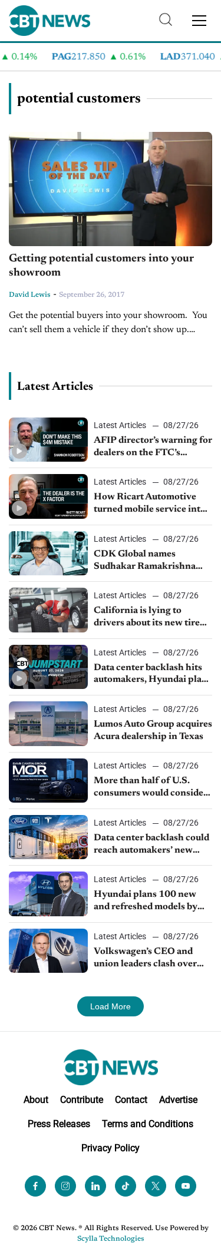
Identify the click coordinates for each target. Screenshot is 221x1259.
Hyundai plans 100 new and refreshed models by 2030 (145, 901)
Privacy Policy (110, 1148)
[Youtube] (185, 1186)
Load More (110, 1006)
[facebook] (35, 1186)
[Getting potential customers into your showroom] (110, 189)
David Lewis (30, 295)
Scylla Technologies (110, 1239)
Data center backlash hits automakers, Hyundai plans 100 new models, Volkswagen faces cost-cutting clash (153, 675)
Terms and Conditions (147, 1123)
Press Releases (59, 1123)
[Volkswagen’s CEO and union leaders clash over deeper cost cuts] (48, 951)
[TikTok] (125, 1186)
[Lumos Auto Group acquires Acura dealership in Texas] (48, 723)
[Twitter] (155, 1186)
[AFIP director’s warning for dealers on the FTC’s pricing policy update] (48, 440)
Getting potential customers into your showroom (101, 266)
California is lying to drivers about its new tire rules (147, 618)
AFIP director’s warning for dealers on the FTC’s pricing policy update (153, 447)
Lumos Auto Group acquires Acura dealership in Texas (153, 730)
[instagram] (65, 1186)
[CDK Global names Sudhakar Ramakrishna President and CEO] (48, 553)
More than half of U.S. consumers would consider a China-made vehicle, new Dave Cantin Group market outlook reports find (152, 788)
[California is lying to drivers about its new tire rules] (48, 610)
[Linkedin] (95, 1186)
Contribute (81, 1099)
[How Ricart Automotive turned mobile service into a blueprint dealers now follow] (48, 496)
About (36, 1099)
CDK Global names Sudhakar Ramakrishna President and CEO (145, 561)
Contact (131, 1099)
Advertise (178, 1099)
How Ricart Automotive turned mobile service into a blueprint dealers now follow (153, 504)
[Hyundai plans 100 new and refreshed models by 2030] (48, 894)
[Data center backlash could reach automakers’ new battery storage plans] (48, 837)
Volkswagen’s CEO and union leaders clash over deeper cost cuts (145, 958)
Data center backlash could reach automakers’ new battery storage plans (151, 845)
